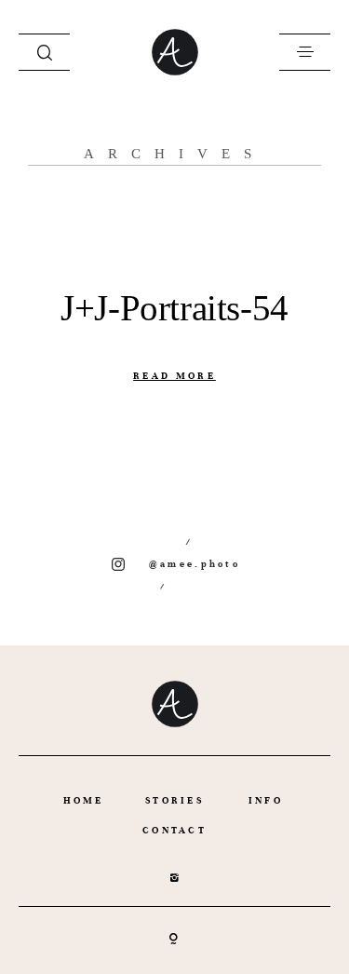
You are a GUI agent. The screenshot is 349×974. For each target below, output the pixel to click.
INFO (265, 800)
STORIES (174, 800)
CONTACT (174, 830)
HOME (83, 800)
